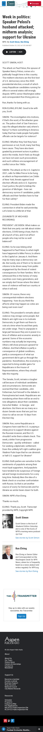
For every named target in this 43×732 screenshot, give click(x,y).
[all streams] (40, 729)
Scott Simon (15, 42)
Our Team (8, 660)
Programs (8, 702)
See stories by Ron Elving (27, 571)
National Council (11, 687)
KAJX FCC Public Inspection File (16, 708)
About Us (8, 658)
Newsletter (9, 668)
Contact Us (9, 666)
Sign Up (21, 616)
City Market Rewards (12, 689)
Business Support (11, 683)
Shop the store (10, 685)
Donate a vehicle (11, 681)
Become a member (12, 679)
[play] (3, 729)
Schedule (8, 700)
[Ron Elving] (7, 552)
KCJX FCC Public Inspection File (16, 709)
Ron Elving (25, 42)
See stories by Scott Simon (27, 537)
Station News (10, 662)
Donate (35, 3)
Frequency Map (10, 704)
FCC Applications (11, 706)
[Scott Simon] (7, 521)
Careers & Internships (13, 664)
